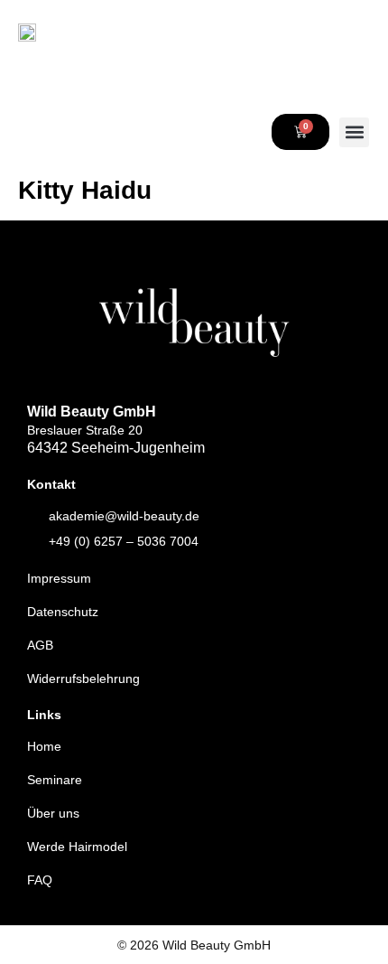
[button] (354, 132)
